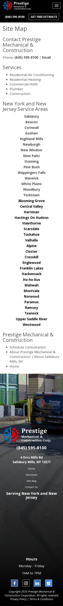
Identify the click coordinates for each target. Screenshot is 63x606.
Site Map (32, 481)
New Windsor (31, 150)
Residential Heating (25, 79)
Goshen (31, 133)
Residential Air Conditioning (32, 74)
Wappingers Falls (32, 172)
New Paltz (31, 156)
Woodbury (31, 189)
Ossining (31, 161)
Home (14, 366)
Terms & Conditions (41, 599)
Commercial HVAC (24, 84)
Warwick (31, 178)
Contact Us (31, 487)
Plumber (16, 89)
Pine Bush (31, 167)
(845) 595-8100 (14, 17)
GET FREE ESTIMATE (44, 17)
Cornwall (31, 127)
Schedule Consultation (28, 347)
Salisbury (31, 116)
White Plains (31, 184)
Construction (20, 93)
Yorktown (32, 195)
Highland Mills (31, 139)
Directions (31, 474)
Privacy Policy (18, 599)
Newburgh (31, 144)
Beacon (31, 122)
